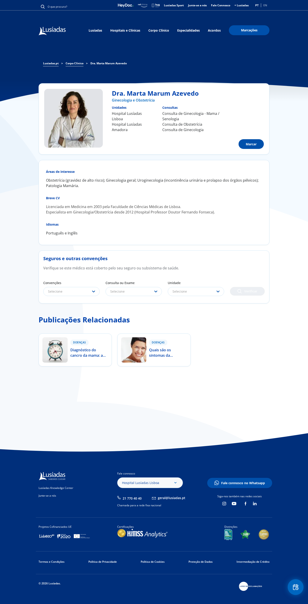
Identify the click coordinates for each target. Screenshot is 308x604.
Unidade (174, 283)
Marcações (249, 30)
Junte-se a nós (197, 5)
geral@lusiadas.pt (171, 498)
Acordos (214, 30)
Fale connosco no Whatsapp (243, 483)
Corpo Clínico (158, 30)
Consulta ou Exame (120, 283)
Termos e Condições (51, 562)
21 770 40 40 (132, 498)
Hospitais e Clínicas (125, 30)
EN (265, 5)
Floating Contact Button (295, 587)
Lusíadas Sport (174, 5)
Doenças (79, 342)
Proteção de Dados (200, 562)
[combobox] (71, 291)
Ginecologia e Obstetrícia (133, 100)
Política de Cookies (153, 562)
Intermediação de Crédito (253, 562)
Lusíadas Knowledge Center (56, 488)
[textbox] (71, 291)
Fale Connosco (220, 5)
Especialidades (188, 30)
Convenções (52, 283)
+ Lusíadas (241, 5)
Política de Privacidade (102, 562)
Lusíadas (95, 30)
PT (257, 5)
